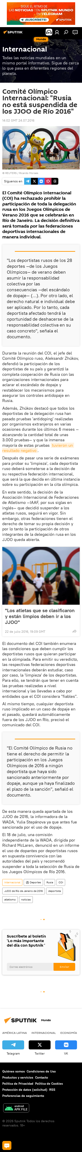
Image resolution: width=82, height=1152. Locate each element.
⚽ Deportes (33, 882)
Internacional (12, 882)
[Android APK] (16, 1108)
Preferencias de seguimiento (23, 1096)
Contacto (41, 1077)
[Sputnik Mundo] (13, 34)
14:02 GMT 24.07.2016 (18, 120)
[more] (74, 631)
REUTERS (11, 173)
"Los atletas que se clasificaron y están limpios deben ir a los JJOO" (40, 616)
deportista (54, 891)
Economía (68, 1033)
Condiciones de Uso (41, 1071)
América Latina (14, 1033)
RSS (52, 1090)
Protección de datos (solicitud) (24, 1090)
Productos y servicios (17, 1077)
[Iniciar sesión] (57, 32)
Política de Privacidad (17, 1083)
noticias (26, 899)
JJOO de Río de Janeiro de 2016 (23, 891)
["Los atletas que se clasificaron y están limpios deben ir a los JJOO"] (41, 576)
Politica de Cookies (49, 1083)
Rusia (49, 882)
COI (61, 882)
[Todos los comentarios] (6, 1145)
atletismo (10, 899)
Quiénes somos (13, 1071)
